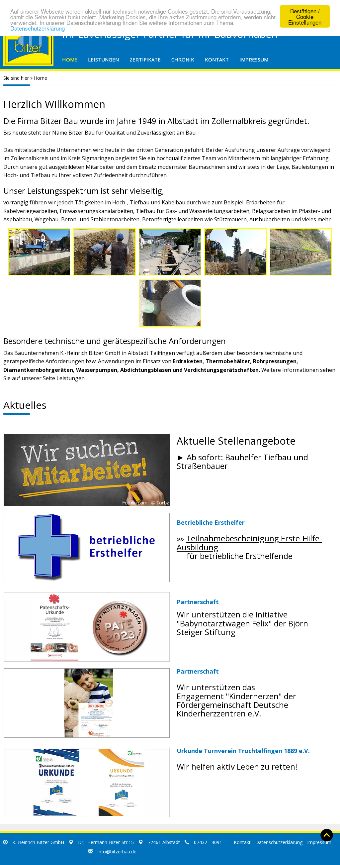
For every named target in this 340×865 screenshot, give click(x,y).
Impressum (319, 842)
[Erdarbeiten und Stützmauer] (300, 252)
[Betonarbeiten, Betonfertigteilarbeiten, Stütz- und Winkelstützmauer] (235, 252)
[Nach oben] (326, 834)
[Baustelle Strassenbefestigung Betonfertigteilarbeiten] (39, 252)
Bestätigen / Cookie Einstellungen (304, 16)
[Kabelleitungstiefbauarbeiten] (170, 252)
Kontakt (242, 842)
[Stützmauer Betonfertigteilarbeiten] (104, 252)
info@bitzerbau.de (117, 851)
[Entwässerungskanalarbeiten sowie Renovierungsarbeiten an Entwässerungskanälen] (170, 303)
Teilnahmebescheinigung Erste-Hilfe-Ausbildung (249, 542)
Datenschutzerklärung (37, 28)
